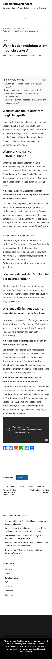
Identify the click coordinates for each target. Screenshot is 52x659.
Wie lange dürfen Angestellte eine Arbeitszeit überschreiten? (26, 101)
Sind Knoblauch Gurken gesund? (39, 489)
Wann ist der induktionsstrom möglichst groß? (24, 85)
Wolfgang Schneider (11, 55)
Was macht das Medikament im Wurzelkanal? (14, 491)
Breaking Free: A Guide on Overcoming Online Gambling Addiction (23, 551)
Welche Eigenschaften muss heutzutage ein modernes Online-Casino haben (23, 536)
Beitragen (9, 569)
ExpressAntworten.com (17, 4)
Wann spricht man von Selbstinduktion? (23, 90)
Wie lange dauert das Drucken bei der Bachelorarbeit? (22, 95)
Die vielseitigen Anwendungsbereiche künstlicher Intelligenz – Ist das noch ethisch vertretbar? (25, 529)
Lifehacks (7, 41)
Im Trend (8, 586)
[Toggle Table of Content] (44, 80)
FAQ (6, 582)
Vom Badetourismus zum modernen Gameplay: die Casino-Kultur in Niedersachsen (26, 544)
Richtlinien (9, 595)
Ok (26, 655)
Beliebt (8, 574)
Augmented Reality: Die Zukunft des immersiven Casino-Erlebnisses (25, 522)
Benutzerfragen (11, 578)
